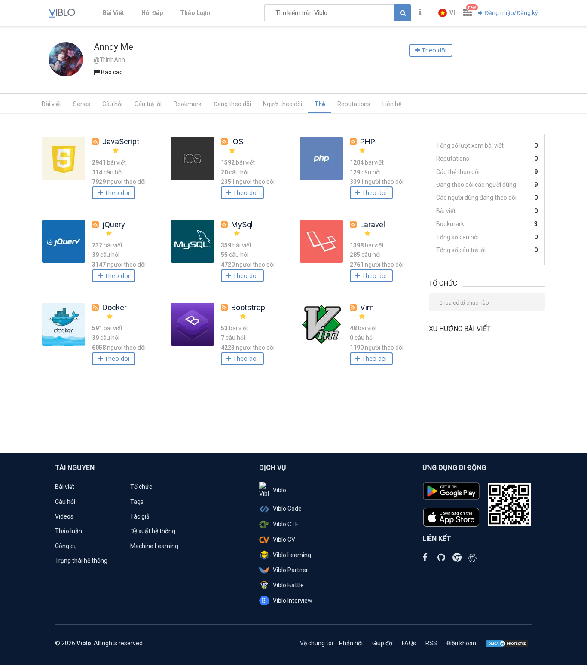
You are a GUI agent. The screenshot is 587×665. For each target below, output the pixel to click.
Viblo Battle (288, 585)
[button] (447, 13)
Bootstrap (248, 307)
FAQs (409, 643)
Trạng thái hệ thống (81, 560)
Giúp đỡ (382, 643)
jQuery (113, 224)
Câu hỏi (112, 104)
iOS (237, 141)
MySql (242, 224)
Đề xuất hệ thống (152, 531)
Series (81, 104)
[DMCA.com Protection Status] (507, 643)
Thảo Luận (195, 12)
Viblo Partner (290, 570)
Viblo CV (284, 539)
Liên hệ (391, 104)
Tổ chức (141, 486)
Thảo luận (68, 531)
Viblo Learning (292, 555)
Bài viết (51, 104)
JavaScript (120, 141)
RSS (431, 643)
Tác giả (140, 516)
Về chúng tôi (316, 643)
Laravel (372, 224)
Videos (64, 516)
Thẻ (319, 104)
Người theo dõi (282, 104)
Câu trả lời (148, 104)
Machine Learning (154, 546)
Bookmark (188, 104)
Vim (367, 307)
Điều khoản (461, 643)
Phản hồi (351, 643)
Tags (137, 501)
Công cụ (66, 546)
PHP (367, 141)
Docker (114, 307)
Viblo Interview (292, 600)
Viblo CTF (285, 524)
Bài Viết (113, 12)
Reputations (353, 104)
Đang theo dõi (232, 104)
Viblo (279, 490)
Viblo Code (287, 508)
